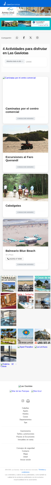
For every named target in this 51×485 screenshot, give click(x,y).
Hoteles (26, 414)
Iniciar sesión (25, 460)
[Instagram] (22, 401)
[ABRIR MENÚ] (47, 2)
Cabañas (25, 408)
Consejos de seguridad (26, 448)
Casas (25, 417)
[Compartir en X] (30, 37)
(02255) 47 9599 (15, 259)
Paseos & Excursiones (25, 437)
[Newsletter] (28, 401)
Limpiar (29, 61)
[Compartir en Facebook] (24, 37)
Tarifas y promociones (25, 434)
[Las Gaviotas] (13, 5)
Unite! (25, 457)
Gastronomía (25, 431)
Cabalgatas (13, 205)
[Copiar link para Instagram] (37, 37)
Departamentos (26, 420)
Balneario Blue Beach (20, 250)
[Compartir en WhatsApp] (17, 37)
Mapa (25, 454)
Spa (25, 422)
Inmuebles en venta (25, 440)
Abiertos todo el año (15, 61)
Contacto (25, 451)
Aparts (25, 411)
